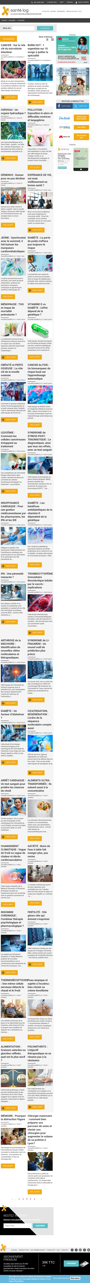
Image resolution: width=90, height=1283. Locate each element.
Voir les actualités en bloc (52, 39)
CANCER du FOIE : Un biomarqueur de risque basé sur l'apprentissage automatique (39, 371)
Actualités (45, 11)
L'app (62, 2)
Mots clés (7, 28)
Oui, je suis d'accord (61, 1278)
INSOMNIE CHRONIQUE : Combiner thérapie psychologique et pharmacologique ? (12, 919)
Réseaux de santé (71, 11)
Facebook (72, 1250)
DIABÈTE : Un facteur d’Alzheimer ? (12, 714)
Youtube (88, 1250)
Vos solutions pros (81, 137)
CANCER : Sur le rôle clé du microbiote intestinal (13, 49)
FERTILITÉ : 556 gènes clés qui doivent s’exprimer (39, 916)
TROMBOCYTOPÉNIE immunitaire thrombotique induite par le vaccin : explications (40, 580)
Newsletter (24, 1250)
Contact (65, 1250)
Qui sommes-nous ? (38, 1250)
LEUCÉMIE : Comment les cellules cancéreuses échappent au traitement (13, 439)
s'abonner (71, 1263)
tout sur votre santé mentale (81, 118)
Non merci (75, 1278)
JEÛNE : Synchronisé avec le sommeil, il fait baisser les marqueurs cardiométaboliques (13, 244)
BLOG (80, 11)
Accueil (4, 20)
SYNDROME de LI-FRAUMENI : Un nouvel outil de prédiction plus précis (38, 647)
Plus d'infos (18, 1281)
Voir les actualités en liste (47, 39)
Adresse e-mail (10, 1222)
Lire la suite (11, 97)
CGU (58, 1250)
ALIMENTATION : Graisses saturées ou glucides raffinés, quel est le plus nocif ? (13, 1053)
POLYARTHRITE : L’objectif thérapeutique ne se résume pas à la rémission (39, 1053)
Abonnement (61, 11)
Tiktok (84, 1250)
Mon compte (83, 2)
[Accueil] (6, 11)
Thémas (69, 2)
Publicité (51, 1250)
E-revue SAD (52, 2)
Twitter (76, 1250)
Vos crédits (81, 127)
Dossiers (53, 11)
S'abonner (40, 1226)
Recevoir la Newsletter (73, 101)
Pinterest (80, 1250)
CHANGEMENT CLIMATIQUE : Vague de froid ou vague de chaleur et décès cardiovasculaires (13, 853)
